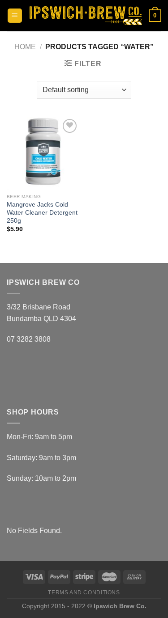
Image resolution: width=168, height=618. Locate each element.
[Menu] (15, 15)
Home (25, 47)
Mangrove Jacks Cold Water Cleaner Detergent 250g (42, 212)
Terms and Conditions (84, 592)
